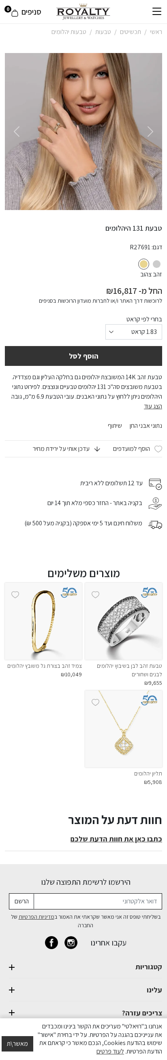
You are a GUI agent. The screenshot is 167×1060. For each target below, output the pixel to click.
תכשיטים (130, 32)
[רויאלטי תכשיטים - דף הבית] (83, 11)
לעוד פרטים (110, 1051)
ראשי (156, 32)
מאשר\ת (17, 1043)
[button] (66, 449)
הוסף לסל (83, 356)
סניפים (31, 11)
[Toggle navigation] (157, 11)
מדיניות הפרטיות (36, 916)
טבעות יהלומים (68, 32)
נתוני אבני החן (145, 425)
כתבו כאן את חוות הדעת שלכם (116, 838)
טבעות (103, 32)
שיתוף (115, 426)
